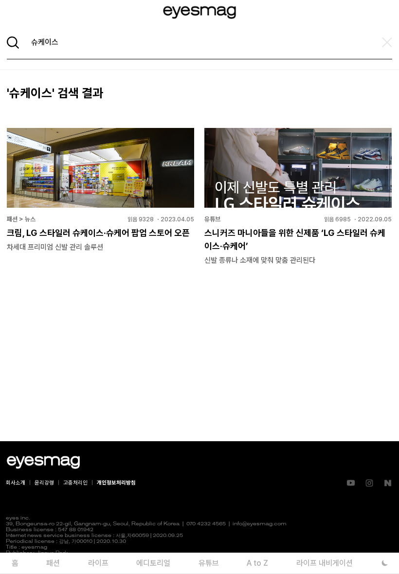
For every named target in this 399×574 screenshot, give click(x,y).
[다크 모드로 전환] (385, 563)
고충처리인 (75, 483)
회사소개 (15, 483)
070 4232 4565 (206, 524)
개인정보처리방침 (116, 483)
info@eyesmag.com (260, 524)
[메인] (199, 12)
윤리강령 (44, 483)
